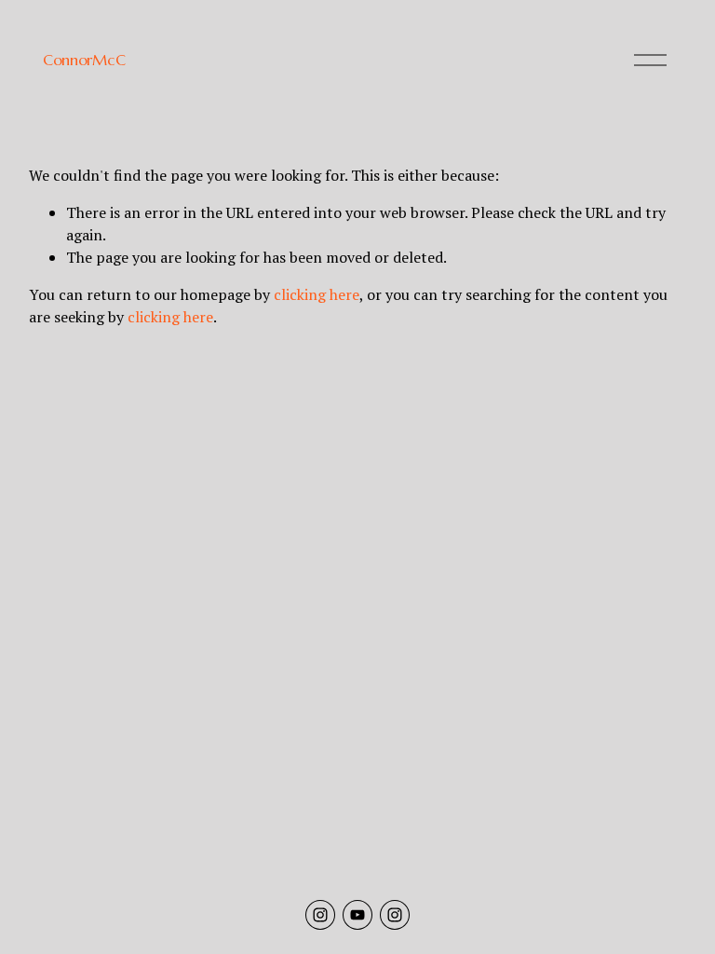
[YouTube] (357, 915)
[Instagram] (320, 915)
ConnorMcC (84, 59)
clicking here (316, 294)
